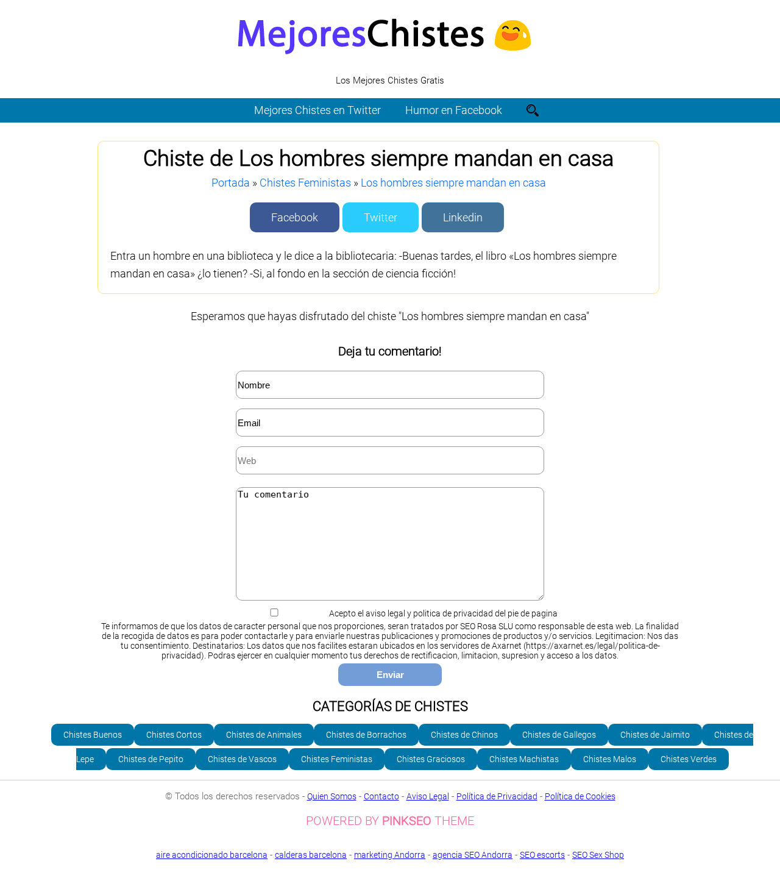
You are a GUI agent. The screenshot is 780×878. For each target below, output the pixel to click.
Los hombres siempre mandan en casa (453, 182)
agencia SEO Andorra (472, 855)
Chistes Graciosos (431, 759)
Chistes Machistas (524, 759)
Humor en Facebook (453, 110)
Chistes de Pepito (150, 759)
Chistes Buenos (92, 735)
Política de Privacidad (496, 796)
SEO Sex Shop (598, 855)
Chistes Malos (609, 759)
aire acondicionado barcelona (212, 855)
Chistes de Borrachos (366, 735)
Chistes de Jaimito (655, 735)
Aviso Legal (427, 796)
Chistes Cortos (174, 735)
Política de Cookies (580, 796)
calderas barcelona (311, 855)
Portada (230, 182)
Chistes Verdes (689, 759)
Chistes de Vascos (242, 759)
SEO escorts (542, 855)
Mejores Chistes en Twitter (317, 110)
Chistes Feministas (305, 182)
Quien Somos (331, 796)
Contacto (381, 796)
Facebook (294, 217)
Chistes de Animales (264, 735)
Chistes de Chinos (464, 735)
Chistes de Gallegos (559, 735)
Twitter (380, 217)
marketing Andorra (389, 855)
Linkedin (463, 217)
